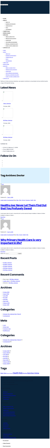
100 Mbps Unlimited (7, 264)
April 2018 (5, 299)
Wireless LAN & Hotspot (11, 38)
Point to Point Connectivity (12, 45)
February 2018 (6, 303)
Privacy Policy (6, 436)
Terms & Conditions (7, 434)
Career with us (9, 25)
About (5, 20)
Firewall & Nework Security (12, 75)
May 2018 (5, 297)
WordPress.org (6, 330)
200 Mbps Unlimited (7, 268)
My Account (6, 440)
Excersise (28, 200)
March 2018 (5, 301)
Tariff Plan (6, 31)
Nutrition (30, 373)
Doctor (23, 200)
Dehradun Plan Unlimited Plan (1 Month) (12, 314)
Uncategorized (10, 200)
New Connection (7, 446)
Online (36, 373)
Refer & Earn (6, 33)
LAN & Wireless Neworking (11, 42)
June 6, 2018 (10, 197)
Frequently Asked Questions (9, 395)
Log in (4, 325)
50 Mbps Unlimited (7, 262)
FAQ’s (7, 27)
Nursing (25, 373)
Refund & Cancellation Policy (9, 437)
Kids (35, 200)
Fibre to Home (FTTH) (10, 36)
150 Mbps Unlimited (7, 266)
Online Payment (6, 428)
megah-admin (4, 200)
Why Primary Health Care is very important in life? (21, 241)
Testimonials (8, 29)
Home (4, 18)
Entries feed (6, 327)
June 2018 (5, 295)
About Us (8, 22)
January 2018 (6, 304)
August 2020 (6, 294)
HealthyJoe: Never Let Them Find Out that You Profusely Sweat (23, 206)
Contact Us (6, 47)
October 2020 (6, 292)
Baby (17, 200)
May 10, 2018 (10, 232)
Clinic (20, 200)
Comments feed (6, 328)
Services (5, 34)
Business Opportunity (11, 55)
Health (31, 200)
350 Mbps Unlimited (7, 270)
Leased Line (8, 40)
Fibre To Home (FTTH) (8, 406)
